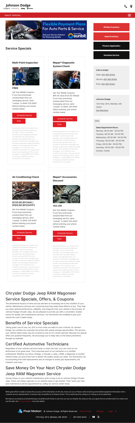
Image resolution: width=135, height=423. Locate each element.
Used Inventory (111, 36)
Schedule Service (24, 115)
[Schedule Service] (25, 76)
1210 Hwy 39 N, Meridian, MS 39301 (51, 417)
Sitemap (99, 411)
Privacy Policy (86, 411)
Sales (97, 121)
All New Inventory (111, 27)
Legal (110, 411)
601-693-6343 (108, 75)
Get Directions (102, 110)
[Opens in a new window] (131, 6)
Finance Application (111, 46)
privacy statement (25, 401)
